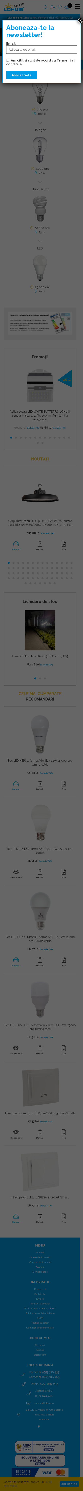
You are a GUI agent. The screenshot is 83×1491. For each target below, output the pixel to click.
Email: (11, 43)
